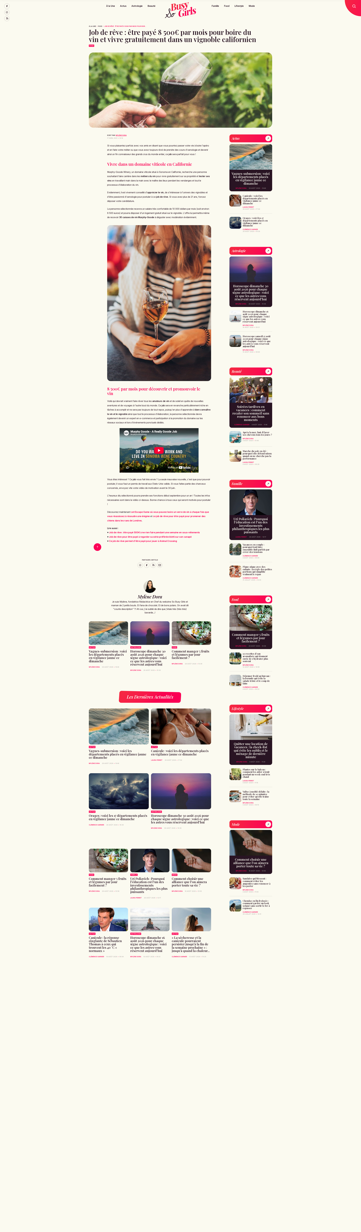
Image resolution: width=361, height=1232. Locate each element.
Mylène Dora (121, 135)
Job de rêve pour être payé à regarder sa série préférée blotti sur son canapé (150, 536)
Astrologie (137, 6)
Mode (252, 6)
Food (226, 6)
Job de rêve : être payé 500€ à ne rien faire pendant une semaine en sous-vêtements (154, 532)
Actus (123, 6)
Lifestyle (239, 6)
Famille (215, 6)
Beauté (151, 6)
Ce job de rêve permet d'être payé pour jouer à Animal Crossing (143, 541)
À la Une (110, 6)
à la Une (92, 26)
